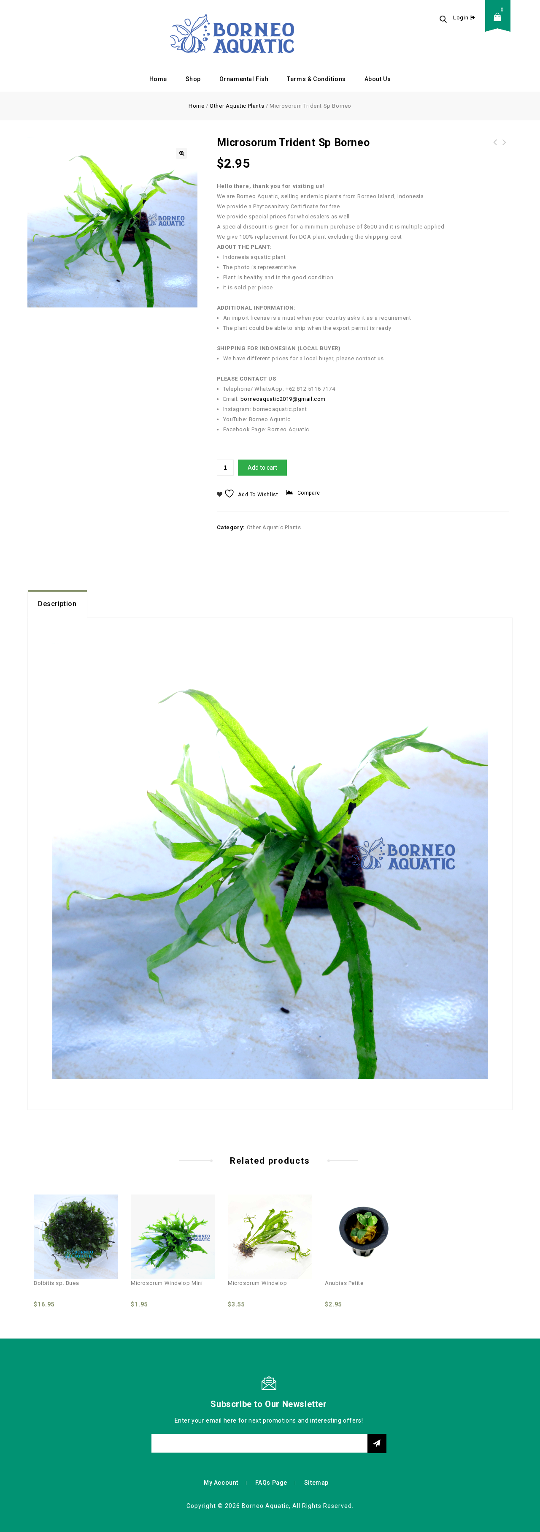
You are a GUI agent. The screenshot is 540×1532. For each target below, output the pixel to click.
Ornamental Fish (244, 79)
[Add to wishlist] (85, 1220)
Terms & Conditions (316, 79)
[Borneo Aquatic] (232, 33)
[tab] (57, 604)
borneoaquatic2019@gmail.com (283, 399)
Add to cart (262, 467)
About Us (377, 79)
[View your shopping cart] (500, 23)
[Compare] (48, 1220)
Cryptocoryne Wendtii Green (495, 147)
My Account (221, 1482)
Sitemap (316, 1482)
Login (461, 17)
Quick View (67, 1220)
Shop (193, 79)
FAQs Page (271, 1482)
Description (57, 604)
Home (158, 79)
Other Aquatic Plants (237, 106)
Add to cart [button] (104, 1220)
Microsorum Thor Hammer (504, 147)
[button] (181, 153)
